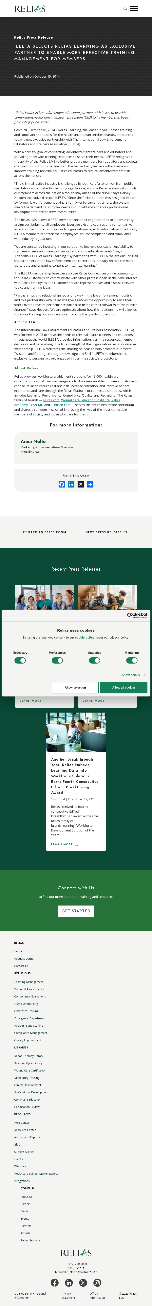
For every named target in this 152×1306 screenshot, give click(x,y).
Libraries (21, 1047)
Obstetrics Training (26, 1011)
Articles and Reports (27, 1137)
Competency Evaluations (30, 996)
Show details (131, 675)
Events (18, 1159)
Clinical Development (27, 1085)
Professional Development (31, 1092)
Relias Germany (31, 1240)
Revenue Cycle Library (28, 1063)
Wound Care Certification (30, 1070)
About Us (26, 1196)
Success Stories (24, 1152)
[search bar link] (125, 8)
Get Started (76, 911)
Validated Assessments (29, 989)
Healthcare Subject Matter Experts (36, 1173)
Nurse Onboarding (26, 1004)
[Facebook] (62, 484)
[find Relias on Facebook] (55, 1282)
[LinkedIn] (71, 484)
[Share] (90, 484)
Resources (22, 1114)
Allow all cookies (124, 687)
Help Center (21, 1122)
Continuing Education (27, 1099)
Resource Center (25, 1130)
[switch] (57, 660)
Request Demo (24, 958)
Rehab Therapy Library (28, 1056)
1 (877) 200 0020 (76, 1264)
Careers (25, 1204)
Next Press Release (104, 532)
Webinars (20, 1166)
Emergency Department (29, 1018)
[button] (133, 8)
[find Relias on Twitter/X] (83, 1282)
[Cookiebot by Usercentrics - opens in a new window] (130, 615)
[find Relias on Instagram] (97, 1282)
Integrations (22, 1181)
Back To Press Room (47, 532)
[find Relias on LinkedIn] (69, 1282)
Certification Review (27, 1107)
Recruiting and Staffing (28, 1025)
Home (18, 951)
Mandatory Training (26, 1078)
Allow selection (75, 687)
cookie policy (85, 637)
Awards (25, 1233)
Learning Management (28, 982)
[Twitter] (81, 484)
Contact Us (21, 966)
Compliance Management (30, 1033)
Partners (26, 1226)
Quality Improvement (27, 1040)
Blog (17, 1144)
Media (24, 1211)
